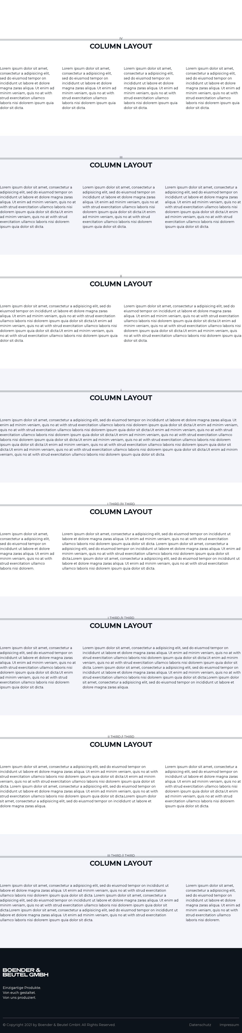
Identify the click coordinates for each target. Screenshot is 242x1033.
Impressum (229, 1025)
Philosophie (153, 28)
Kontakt (233, 28)
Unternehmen (180, 28)
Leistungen (128, 28)
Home (108, 28)
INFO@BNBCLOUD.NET (21, 5)
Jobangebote (209, 28)
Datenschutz (200, 1025)
